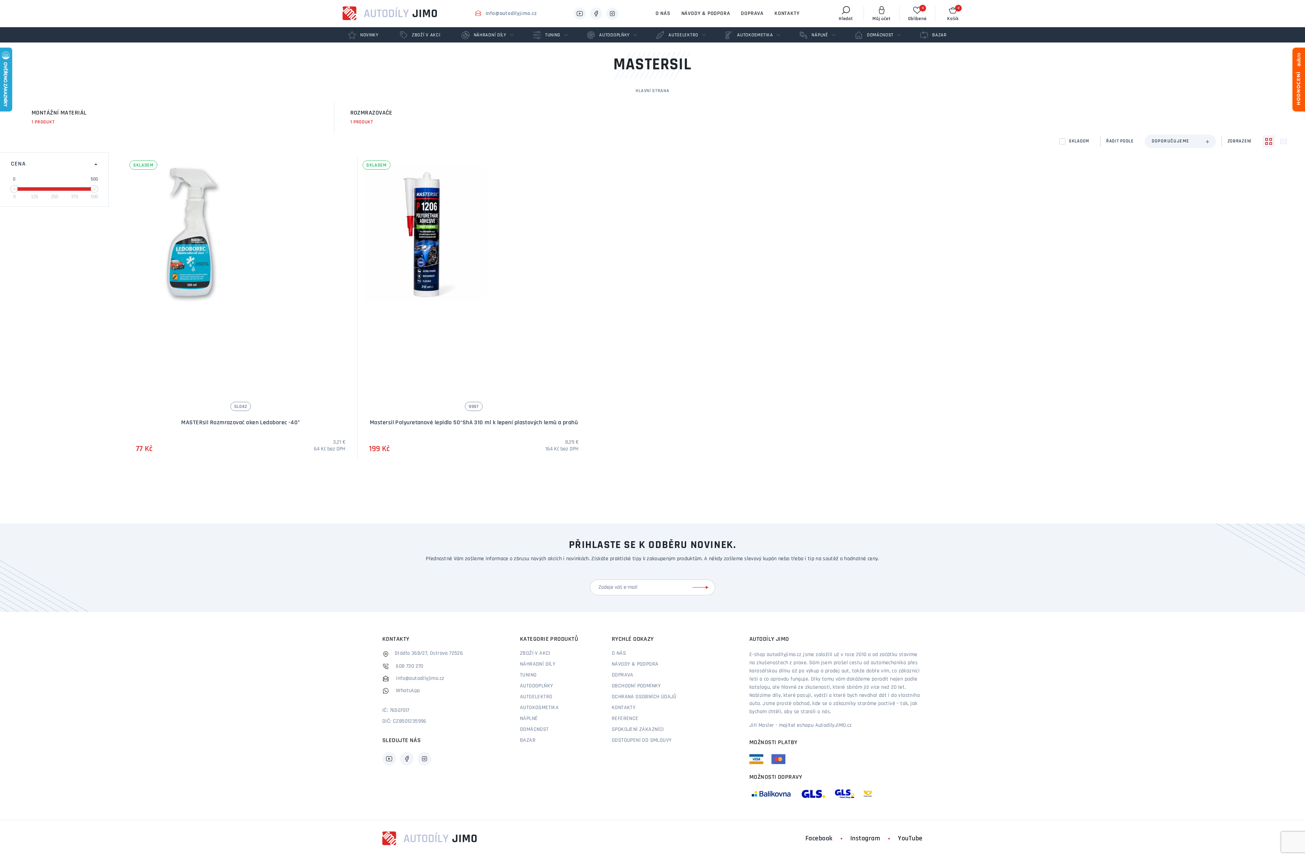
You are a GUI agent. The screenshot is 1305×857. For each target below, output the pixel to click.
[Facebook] (596, 13)
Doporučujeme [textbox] (1170, 141)
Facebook (819, 838)
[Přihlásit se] (701, 587)
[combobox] (1180, 141)
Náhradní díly (537, 664)
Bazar (528, 740)
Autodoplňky (536, 686)
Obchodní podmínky (636, 686)
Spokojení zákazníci (638, 729)
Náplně (529, 718)
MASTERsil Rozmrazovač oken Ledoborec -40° (240, 423)
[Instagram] (612, 13)
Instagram (865, 838)
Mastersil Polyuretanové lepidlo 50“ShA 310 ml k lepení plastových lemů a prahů (474, 423)
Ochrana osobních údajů (644, 697)
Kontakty (787, 13)
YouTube (910, 838)
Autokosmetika (539, 707)
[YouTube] (580, 13)
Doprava (752, 13)
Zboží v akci (535, 653)
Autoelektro (536, 697)
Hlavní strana (652, 90)
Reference (625, 718)
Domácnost (534, 729)
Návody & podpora (705, 13)
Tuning (528, 675)
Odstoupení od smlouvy (642, 740)
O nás (663, 13)
